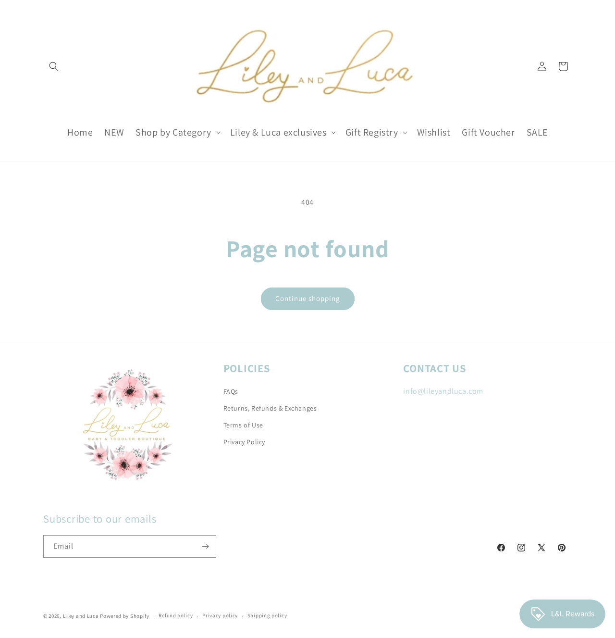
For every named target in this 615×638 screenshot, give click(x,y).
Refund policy (176, 615)
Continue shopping (307, 298)
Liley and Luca (81, 616)
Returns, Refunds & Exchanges (270, 408)
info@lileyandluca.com (443, 391)
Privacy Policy (244, 442)
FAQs (230, 391)
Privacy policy (220, 615)
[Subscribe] (205, 546)
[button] (53, 66)
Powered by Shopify (124, 616)
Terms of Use (243, 425)
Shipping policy (267, 615)
